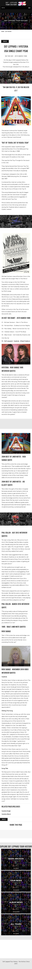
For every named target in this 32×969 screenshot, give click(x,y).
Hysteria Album (6, 814)
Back (5, 41)
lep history (8, 31)
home (2, 31)
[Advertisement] (17, 35)
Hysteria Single (6, 811)
